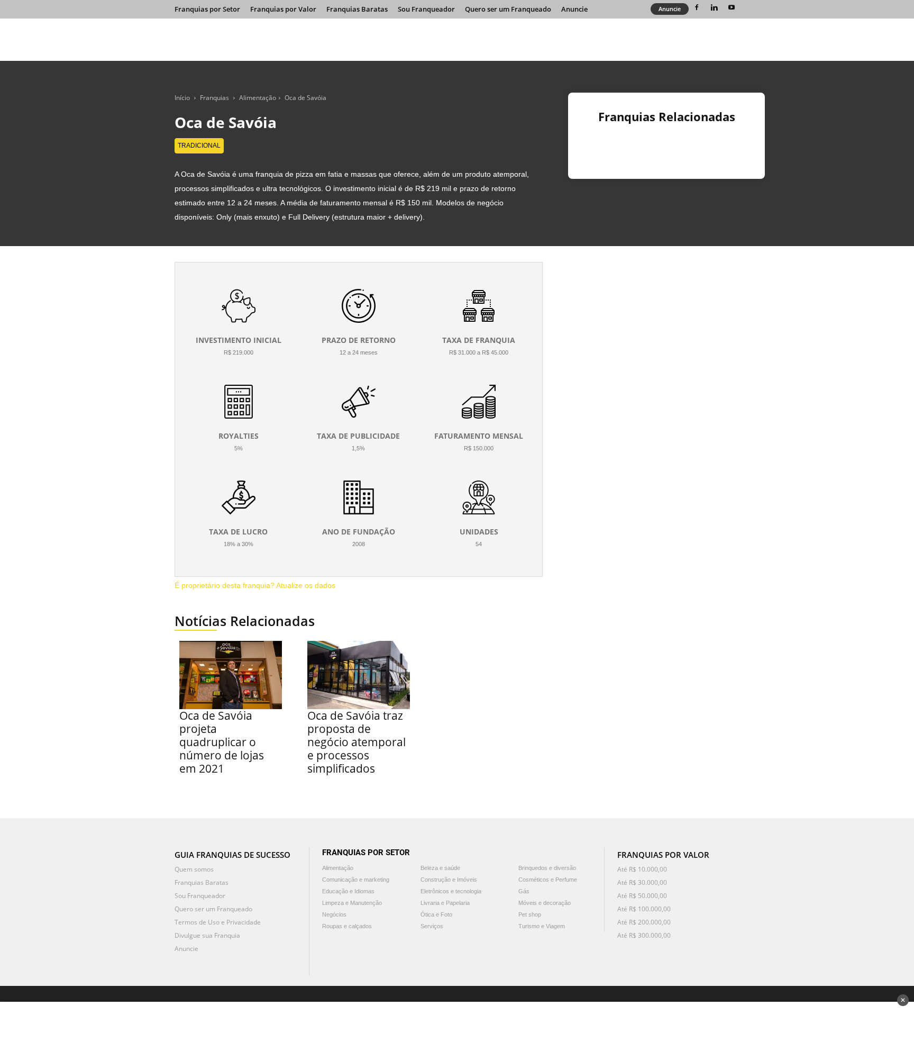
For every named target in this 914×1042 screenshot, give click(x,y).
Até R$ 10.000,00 (642, 869)
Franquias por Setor (207, 9)
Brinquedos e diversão (547, 868)
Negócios (334, 914)
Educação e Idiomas (348, 891)
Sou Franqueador (426, 9)
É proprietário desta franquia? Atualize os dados (255, 585)
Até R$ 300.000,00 (644, 935)
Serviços (432, 926)
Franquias (214, 97)
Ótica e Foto (436, 914)
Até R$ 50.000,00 (642, 895)
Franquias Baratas (357, 9)
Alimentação (257, 97)
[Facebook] (697, 7)
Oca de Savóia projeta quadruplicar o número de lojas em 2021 (221, 742)
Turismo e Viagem (541, 926)
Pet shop (529, 914)
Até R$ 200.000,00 (644, 922)
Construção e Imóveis (449, 879)
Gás (523, 891)
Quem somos (194, 869)
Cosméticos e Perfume (547, 879)
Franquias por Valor (283, 9)
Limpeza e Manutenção (352, 903)
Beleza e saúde (440, 868)
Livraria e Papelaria (445, 903)
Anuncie (574, 9)
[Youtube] (731, 7)
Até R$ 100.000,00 (644, 908)
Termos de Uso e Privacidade (218, 922)
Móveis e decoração (544, 903)
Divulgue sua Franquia (207, 935)
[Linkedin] (714, 7)
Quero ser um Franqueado (508, 9)
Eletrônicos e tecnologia (451, 891)
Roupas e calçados (347, 926)
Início (182, 97)
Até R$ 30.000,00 (642, 882)
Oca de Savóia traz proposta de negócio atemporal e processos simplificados (356, 742)
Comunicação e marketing (355, 879)
